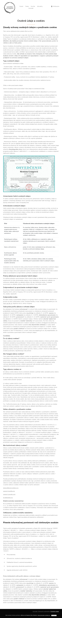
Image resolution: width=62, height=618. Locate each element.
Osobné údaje (54, 611)
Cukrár (21, 6)
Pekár (27, 6)
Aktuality (40, 6)
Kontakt (31, 8)
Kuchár (33, 6)
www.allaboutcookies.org (10, 488)
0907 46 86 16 (7, 303)
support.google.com (9, 494)
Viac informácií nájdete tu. (44, 615)
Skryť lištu (54, 615)
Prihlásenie (55, 6)
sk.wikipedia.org (8, 498)
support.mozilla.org (9, 491)
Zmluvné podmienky (44, 611)
